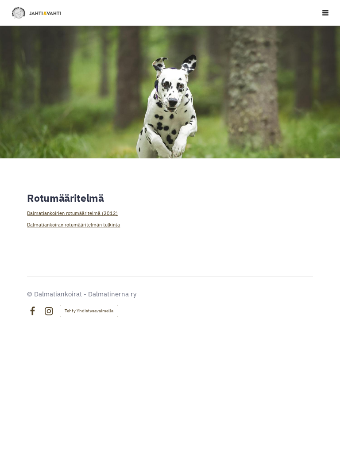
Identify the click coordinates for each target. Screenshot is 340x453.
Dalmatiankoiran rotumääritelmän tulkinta (73, 224)
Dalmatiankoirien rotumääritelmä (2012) (72, 213)
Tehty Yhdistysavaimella (89, 311)
